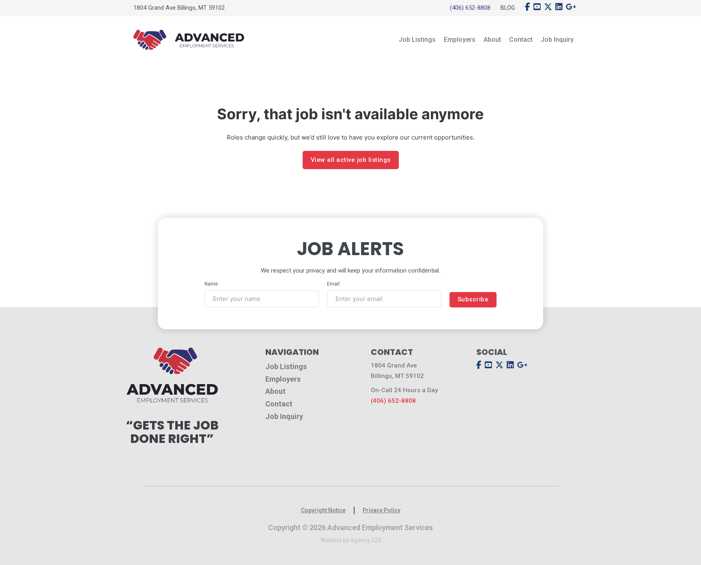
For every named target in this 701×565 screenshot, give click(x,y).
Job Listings (417, 39)
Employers (459, 39)
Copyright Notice (323, 510)
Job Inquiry (557, 39)
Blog (508, 7)
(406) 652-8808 (470, 7)
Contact (521, 39)
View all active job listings (351, 159)
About (492, 39)
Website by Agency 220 (350, 540)
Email (333, 284)
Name (211, 284)
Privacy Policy (381, 510)
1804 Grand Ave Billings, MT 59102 (179, 7)
